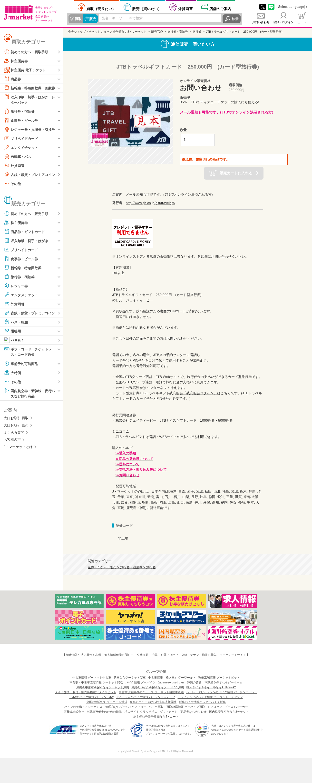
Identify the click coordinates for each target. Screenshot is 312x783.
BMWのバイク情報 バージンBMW (91, 697)
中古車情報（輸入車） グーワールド (172, 677)
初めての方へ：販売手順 (29, 214)
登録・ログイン (283, 22)
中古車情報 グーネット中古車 (91, 677)
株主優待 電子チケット (28, 70)
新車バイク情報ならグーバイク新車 (202, 702)
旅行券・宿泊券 (23, 111)
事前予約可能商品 (24, 364)
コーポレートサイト (233, 655)
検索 (235, 19)
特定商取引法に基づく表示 (83, 655)
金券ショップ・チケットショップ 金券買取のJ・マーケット (107, 31)
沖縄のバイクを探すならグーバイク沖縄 (157, 687)
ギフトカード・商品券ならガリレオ (183, 711)
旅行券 (197, 31)
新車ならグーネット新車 (130, 677)
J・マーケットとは (18, 447)
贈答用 (16, 331)
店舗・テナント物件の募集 (198, 655)
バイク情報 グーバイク (140, 682)
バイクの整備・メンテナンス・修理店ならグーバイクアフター (105, 707)
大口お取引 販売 (16, 425)
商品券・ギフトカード (28, 232)
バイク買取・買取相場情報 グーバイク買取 (177, 707)
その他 (16, 184)
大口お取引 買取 (16, 418)
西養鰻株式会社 (74, 711)
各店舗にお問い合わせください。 (223, 256)
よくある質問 (14, 432)
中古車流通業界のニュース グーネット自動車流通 (151, 692)
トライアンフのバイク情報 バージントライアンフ (210, 697)
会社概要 (142, 655)
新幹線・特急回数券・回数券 (33, 88)
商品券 (16, 79)
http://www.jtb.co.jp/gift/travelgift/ (150, 203)
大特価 (16, 373)
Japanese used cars (171, 682)
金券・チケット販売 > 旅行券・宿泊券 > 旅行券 (122, 567)
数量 (183, 130)
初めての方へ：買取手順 (29, 52)
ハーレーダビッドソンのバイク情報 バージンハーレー (221, 692)
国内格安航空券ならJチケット (229, 711)
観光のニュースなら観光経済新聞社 (153, 702)
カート (302, 22)
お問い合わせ (261, 22)
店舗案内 (220, 9)
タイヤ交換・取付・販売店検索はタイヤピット (85, 692)
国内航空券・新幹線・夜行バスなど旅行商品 (33, 393)
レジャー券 (19, 286)
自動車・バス (21, 157)
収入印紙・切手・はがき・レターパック (33, 99)
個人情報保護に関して (119, 655)
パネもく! (18, 340)
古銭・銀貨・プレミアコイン (33, 175)
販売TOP (157, 31)
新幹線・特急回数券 (26, 268)
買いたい (147, 9)
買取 (78, 19)
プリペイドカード (24, 139)
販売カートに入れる (236, 173)
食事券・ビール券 (24, 120)
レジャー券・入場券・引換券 (33, 130)
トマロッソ (214, 707)
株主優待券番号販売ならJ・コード (156, 716)
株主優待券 (19, 61)
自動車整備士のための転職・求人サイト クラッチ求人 (122, 711)
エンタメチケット (24, 148)
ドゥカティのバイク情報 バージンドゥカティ (145, 697)
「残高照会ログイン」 (200, 393)
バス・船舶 (19, 322)
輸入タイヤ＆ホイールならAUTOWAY (211, 687)
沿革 (154, 655)
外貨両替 (185, 9)
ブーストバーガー (236, 707)
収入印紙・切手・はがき (29, 241)
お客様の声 (12, 439)
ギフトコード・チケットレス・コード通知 (31, 351)
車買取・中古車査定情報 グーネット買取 (96, 682)
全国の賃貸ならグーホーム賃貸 (106, 702)
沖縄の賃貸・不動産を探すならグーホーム (215, 682)
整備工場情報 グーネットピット (219, 677)
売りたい (101, 9)
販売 (92, 19)
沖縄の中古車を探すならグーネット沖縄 (102, 687)
